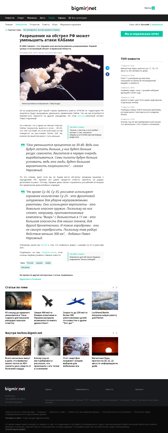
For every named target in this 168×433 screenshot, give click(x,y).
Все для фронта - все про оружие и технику (41, 30)
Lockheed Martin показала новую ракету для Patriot (104, 315)
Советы (45, 24)
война (48, 263)
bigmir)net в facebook (30, 279)
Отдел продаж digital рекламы (36, 418)
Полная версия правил (15, 429)
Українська (157, 24)
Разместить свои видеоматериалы (83, 412)
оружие (39, 263)
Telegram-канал (48, 252)
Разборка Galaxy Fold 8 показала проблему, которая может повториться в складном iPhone (141, 112)
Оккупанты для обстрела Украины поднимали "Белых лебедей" (85, 258)
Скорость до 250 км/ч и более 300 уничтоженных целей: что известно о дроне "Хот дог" (75, 317)
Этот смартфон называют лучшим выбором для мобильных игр (73, 362)
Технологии (21, 24)
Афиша (61, 17)
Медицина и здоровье (70, 24)
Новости (9, 17)
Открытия (34, 24)
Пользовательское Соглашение (116, 412)
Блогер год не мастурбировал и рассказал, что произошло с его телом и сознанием (46, 363)
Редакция (42, 412)
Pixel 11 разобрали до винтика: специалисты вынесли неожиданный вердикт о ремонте (138, 80)
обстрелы (25, 267)
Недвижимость (82, 389)
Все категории (79, 17)
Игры (54, 24)
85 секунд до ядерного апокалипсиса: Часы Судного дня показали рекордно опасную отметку (17, 317)
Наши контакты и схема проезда (19, 412)
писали (44, 245)
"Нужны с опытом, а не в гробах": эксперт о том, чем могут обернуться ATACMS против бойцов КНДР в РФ (85, 133)
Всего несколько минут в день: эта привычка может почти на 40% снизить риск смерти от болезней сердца (18, 363)
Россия (30, 263)
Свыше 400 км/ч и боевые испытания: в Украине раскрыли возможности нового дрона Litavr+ (45, 317)
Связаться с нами (57, 412)
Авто (42, 17)
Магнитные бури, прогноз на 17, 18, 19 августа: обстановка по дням (139, 69)
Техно (51, 17)
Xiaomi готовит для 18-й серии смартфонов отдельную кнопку (141, 101)
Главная (8, 24)
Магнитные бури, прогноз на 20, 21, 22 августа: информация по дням (105, 362)
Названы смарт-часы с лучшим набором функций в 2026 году (140, 91)
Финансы (32, 17)
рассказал (82, 115)
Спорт (20, 17)
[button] (113, 287)
